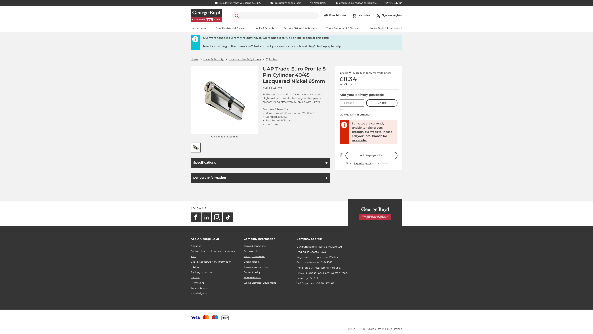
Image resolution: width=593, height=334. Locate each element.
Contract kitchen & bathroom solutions (213, 251)
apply (369, 72)
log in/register (362, 163)
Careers (195, 277)
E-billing (195, 266)
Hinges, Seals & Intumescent (385, 28)
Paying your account (202, 272)
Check (382, 103)
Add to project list (371, 155)
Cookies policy (252, 261)
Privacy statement (254, 256)
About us (196, 245)
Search (236, 15)
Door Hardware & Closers (230, 28)
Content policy (252, 272)
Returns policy (252, 251)
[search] (275, 15)
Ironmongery (198, 28)
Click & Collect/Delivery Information (211, 261)
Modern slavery (252, 277)
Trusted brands (199, 288)
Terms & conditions (254, 245)
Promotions (197, 282)
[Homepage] (375, 212)
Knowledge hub (200, 293)
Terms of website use (256, 266)
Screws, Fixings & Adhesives (300, 28)
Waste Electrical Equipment (260, 282)
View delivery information (355, 114)
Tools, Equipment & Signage (342, 28)
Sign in (357, 72)
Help (193, 256)
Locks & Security (264, 28)
